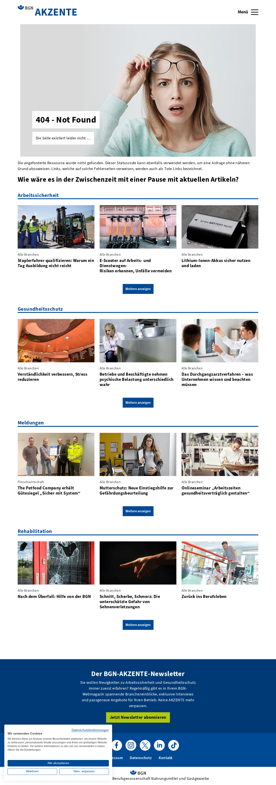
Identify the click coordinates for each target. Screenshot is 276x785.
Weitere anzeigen (138, 289)
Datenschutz (141, 757)
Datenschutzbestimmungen (90, 730)
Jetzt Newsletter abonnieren (138, 717)
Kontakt (166, 757)
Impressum (113, 757)
